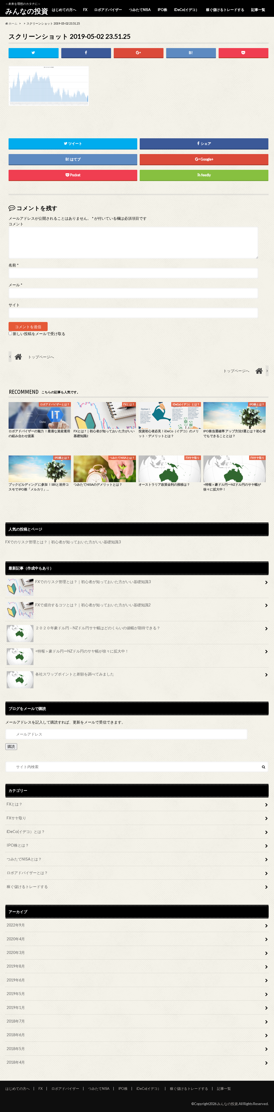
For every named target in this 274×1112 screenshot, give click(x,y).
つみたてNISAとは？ (24, 859)
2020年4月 (16, 939)
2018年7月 (16, 1021)
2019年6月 (16, 980)
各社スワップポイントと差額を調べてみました (74, 674)
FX (85, 9)
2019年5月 (16, 993)
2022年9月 (16, 925)
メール (15, 285)
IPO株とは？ (18, 845)
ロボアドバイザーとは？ (27, 872)
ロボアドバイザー (108, 9)
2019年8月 (16, 966)
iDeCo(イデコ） (186, 9)
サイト (14, 305)
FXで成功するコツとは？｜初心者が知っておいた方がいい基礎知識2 (93, 605)
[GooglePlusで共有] (138, 52)
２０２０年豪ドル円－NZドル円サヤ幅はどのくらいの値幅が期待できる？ (97, 628)
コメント (16, 224)
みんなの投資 (26, 11)
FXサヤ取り (16, 818)
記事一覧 (258, 9)
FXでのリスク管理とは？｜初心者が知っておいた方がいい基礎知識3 (63, 542)
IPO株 (162, 9)
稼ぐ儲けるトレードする (225, 9)
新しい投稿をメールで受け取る (39, 334)
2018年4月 (16, 1062)
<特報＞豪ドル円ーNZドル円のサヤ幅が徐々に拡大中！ (82, 651)
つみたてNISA (140, 9)
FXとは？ (14, 804)
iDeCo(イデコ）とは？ (26, 831)
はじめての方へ (64, 9)
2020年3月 (16, 952)
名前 (13, 265)
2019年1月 (16, 1007)
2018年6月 (16, 1034)
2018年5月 (16, 1048)
